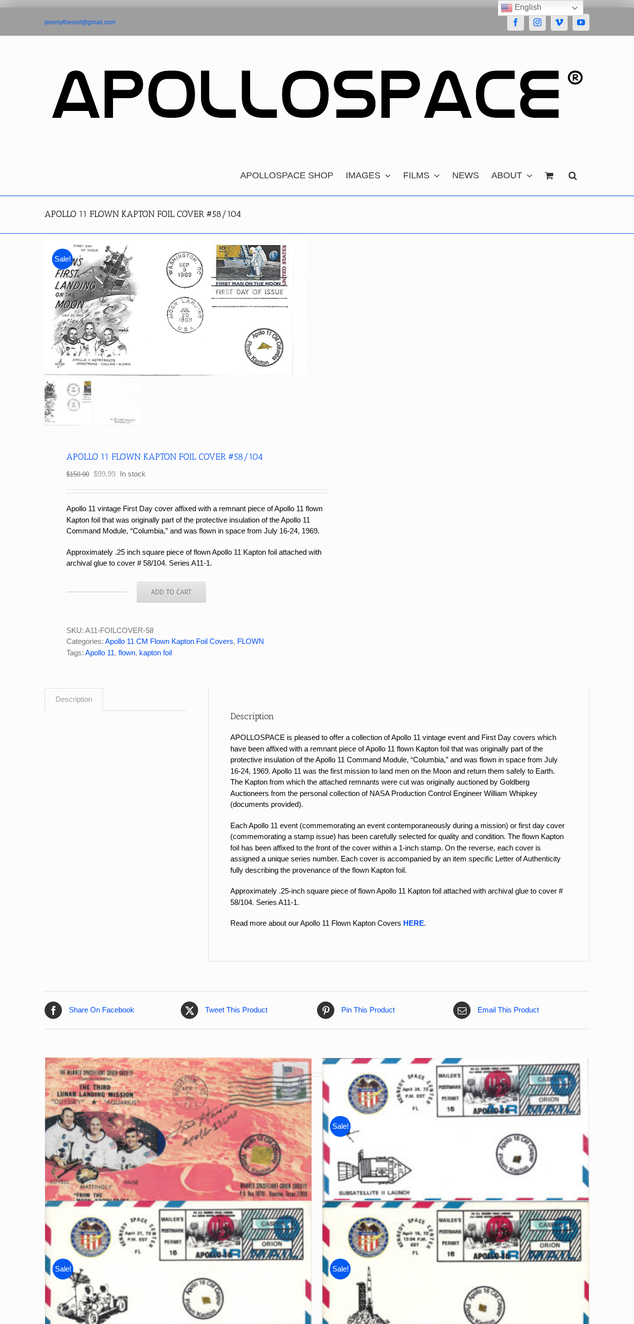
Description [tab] (73, 699)
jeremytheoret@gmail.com (80, 22)
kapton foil (155, 652)
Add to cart (171, 591)
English (527, 7)
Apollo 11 (99, 652)
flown (126, 652)
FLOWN (250, 641)
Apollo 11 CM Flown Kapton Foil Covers (169, 641)
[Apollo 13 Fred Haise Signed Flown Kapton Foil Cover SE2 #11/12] (178, 1132)
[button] (573, 173)
